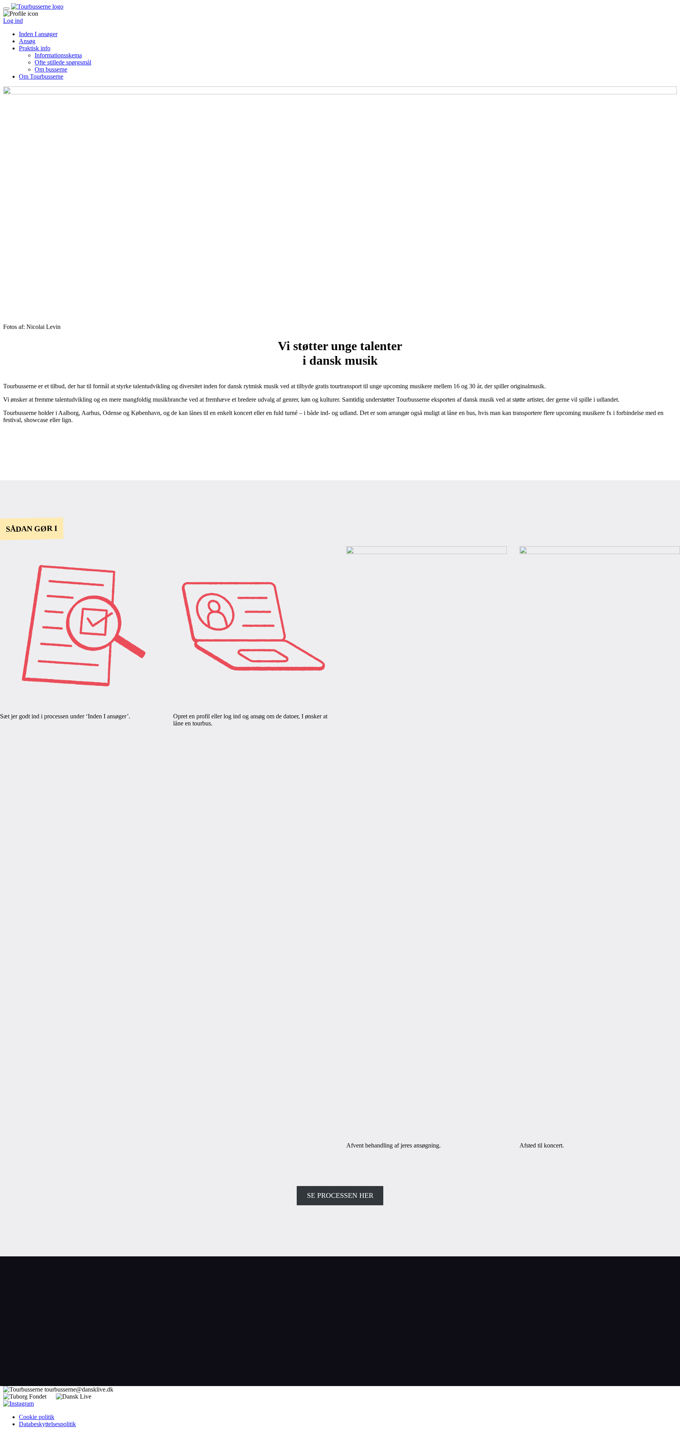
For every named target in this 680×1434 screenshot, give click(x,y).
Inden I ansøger (38, 34)
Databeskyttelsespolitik (47, 1424)
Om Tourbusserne (41, 76)
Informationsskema (58, 55)
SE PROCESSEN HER (340, 1195)
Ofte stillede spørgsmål (63, 62)
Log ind (13, 20)
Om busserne (51, 69)
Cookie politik (36, 1417)
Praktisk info (34, 48)
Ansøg (27, 41)
